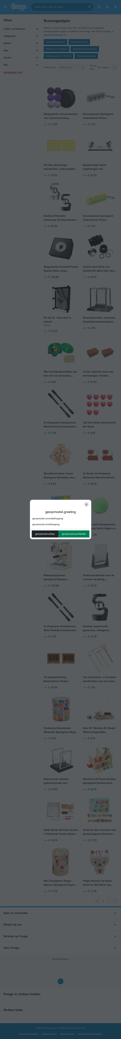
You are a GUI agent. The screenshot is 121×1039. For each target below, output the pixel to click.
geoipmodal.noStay (45, 534)
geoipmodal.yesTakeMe (74, 534)
